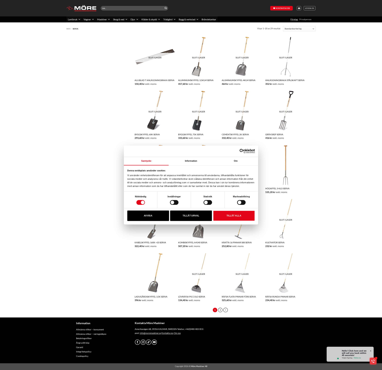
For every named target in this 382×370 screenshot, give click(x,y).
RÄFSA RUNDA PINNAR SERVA (280, 296)
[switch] (174, 202)
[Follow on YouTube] (154, 342)
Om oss (177, 333)
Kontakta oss (167, 333)
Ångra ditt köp (82, 342)
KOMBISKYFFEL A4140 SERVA (192, 242)
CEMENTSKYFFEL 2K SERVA (235, 134)
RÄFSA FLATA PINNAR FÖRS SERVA (239, 296)
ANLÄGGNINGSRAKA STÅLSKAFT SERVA (285, 80)
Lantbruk (72, 19)
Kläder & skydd (149, 19)
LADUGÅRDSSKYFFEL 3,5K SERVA (151, 296)
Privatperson (305, 19)
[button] (309, 8)
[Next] (225, 310)
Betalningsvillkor (84, 338)
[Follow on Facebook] (137, 342)
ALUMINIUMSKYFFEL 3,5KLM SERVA (196, 80)
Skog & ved (118, 19)
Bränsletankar (209, 19)
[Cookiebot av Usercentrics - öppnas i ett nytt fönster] (242, 151)
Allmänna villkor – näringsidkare (91, 334)
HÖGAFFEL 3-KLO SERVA (277, 188)
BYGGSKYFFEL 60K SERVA (147, 134)
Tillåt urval (191, 215)
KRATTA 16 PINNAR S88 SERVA (237, 242)
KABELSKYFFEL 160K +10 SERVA (150, 242)
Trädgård (167, 19)
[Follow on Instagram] (143, 342)
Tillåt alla (234, 215)
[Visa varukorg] (299, 8)
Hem (68, 29)
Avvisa (148, 215)
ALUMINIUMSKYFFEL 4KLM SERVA (238, 80)
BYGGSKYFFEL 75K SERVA (190, 134)
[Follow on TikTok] (148, 342)
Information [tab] (191, 161)
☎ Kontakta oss (281, 8)
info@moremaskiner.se (150, 333)
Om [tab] (236, 161)
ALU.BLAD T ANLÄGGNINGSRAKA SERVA (154, 80)
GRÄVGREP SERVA (274, 134)
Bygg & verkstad (187, 19)
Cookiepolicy (82, 356)
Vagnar (87, 19)
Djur (133, 19)
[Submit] (165, 8)
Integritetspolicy (83, 351)
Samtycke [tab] (146, 161)
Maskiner (102, 19)
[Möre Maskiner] (81, 8)
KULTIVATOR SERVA (275, 242)
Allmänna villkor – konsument (90, 329)
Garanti (79, 347)
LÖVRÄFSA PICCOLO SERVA (191, 296)
